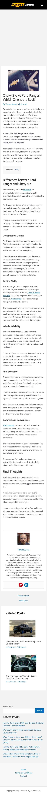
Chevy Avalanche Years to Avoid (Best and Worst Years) (21, 677)
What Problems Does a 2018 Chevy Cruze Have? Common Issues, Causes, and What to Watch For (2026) (23, 740)
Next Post (23, 601)
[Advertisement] (23, 34)
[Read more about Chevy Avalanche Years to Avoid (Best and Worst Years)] (23, 663)
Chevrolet (27, 190)
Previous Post (23, 596)
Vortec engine (16, 299)
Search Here (8, 706)
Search (39, 710)
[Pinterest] (21, 585)
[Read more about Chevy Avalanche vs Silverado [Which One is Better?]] (23, 628)
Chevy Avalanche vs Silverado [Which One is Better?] (23, 642)
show (16, 170)
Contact (23, 776)
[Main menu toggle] (42, 4)
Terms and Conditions (23, 773)
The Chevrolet (8, 425)
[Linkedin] (26, 585)
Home (23, 770)
